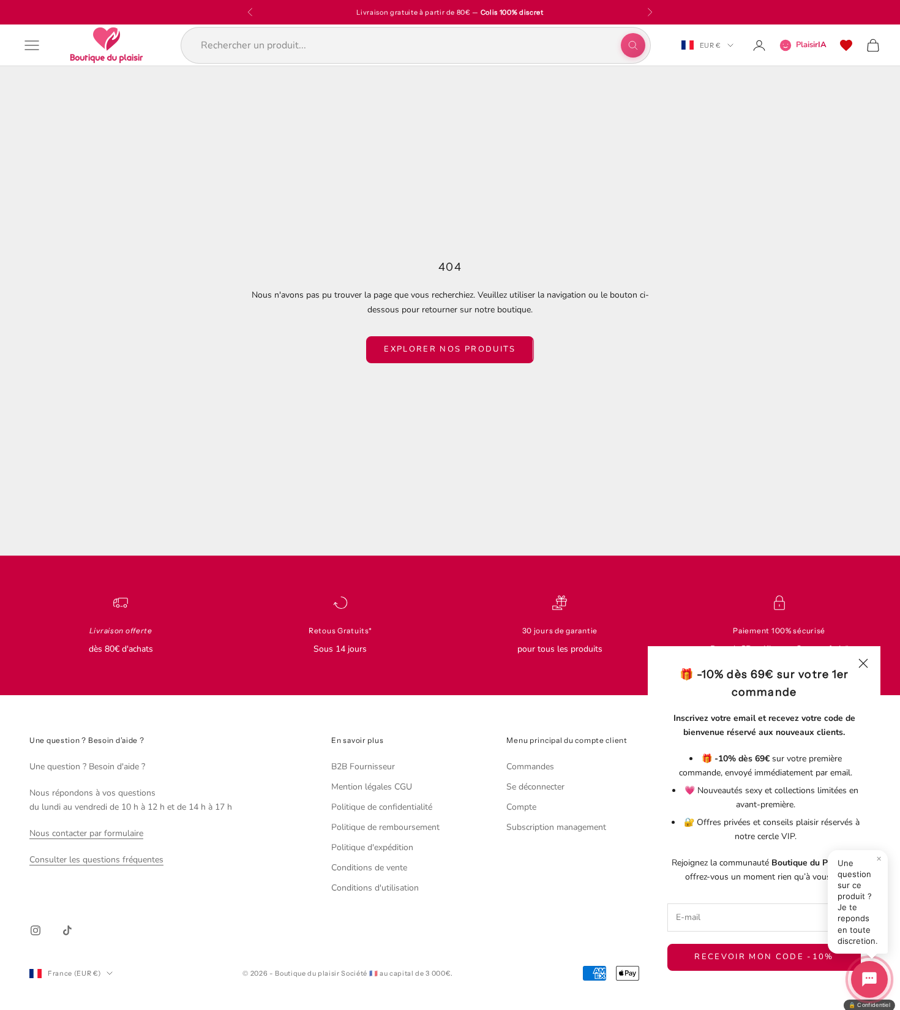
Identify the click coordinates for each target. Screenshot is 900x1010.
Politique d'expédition (372, 847)
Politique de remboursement (385, 827)
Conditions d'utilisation (375, 888)
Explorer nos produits (450, 349)
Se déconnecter (535, 787)
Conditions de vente (369, 867)
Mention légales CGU (371, 787)
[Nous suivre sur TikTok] (67, 930)
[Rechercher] (633, 45)
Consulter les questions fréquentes (96, 859)
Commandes (530, 766)
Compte (521, 807)
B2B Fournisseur (363, 766)
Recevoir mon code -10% (763, 956)
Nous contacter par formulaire (86, 833)
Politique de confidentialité (381, 807)
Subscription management (556, 827)
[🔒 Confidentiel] (869, 979)
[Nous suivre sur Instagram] (35, 930)
